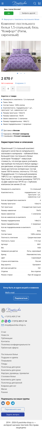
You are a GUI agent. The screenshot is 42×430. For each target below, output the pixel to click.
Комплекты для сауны (11, 379)
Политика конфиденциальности (15, 344)
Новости (5, 335)
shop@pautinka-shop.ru (15, 325)
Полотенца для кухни (10, 367)
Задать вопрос (12, 414)
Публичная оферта (9, 347)
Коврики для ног (8, 386)
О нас (3, 332)
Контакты (5, 341)
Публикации (6, 338)
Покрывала (6, 360)
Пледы (4, 363)
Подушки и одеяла (9, 357)
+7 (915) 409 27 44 (12, 316)
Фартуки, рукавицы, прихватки (15, 373)
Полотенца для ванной (11, 382)
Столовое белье (8, 376)
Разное (4, 392)
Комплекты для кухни (11, 370)
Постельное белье (9, 354)
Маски (4, 389)
